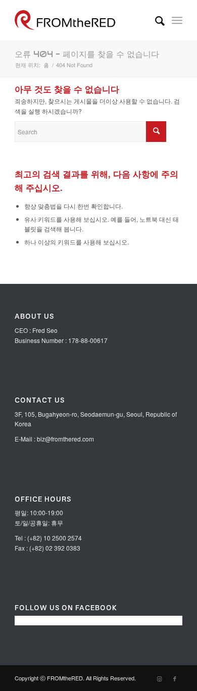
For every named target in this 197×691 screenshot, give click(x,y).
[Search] (155, 20)
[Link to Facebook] (174, 678)
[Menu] (177, 20)
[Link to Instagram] (159, 678)
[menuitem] (155, 20)
